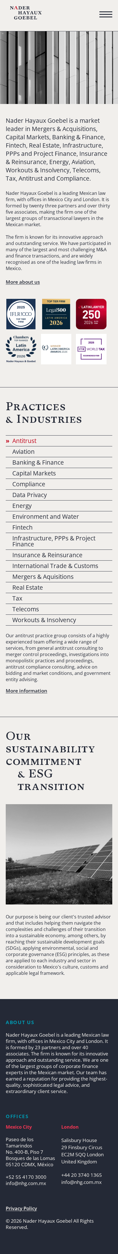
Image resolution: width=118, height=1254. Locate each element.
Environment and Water (45, 517)
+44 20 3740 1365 (81, 1175)
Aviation (23, 452)
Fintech (22, 527)
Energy (22, 506)
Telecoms (25, 609)
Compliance (28, 484)
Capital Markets (34, 473)
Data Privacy (29, 495)
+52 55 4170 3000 (26, 1177)
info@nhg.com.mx (26, 1183)
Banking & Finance (38, 462)
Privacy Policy (21, 1208)
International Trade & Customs (55, 566)
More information (26, 691)
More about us (23, 282)
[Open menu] (105, 14)
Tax (17, 598)
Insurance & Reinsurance (47, 555)
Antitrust (24, 441)
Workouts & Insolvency (44, 620)
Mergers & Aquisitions (43, 577)
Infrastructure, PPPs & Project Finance (53, 541)
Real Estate (27, 588)
